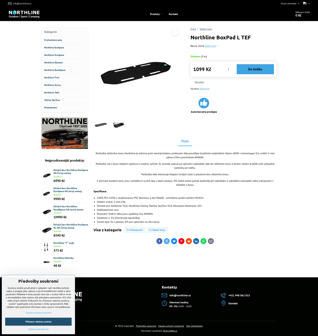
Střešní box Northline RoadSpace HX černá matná (68, 208)
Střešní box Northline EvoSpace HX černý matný (67, 190)
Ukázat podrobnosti (38, 329)
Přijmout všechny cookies (38, 321)
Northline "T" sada (63, 242)
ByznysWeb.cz (170, 330)
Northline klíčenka (63, 257)
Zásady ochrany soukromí (171, 325)
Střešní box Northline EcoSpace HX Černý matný (70, 171)
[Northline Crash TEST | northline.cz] (64, 148)
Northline (204, 88)
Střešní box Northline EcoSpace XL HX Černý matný (70, 226)
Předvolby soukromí (146, 325)
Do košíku (255, 69)
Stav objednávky (194, 325)
